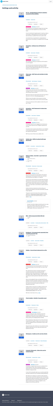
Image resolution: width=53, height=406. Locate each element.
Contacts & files (38, 146)
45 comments (28, 81)
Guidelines (19, 400)
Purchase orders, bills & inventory (41, 222)
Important (36, 24)
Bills (47, 222)
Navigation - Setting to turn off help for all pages (36, 46)
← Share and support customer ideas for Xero (9, 4)
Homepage (39, 81)
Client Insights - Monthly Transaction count (36, 298)
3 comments (28, 115)
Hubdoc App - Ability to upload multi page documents (36, 139)
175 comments (28, 166)
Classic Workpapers (44, 340)
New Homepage (34, 81)
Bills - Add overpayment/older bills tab (35, 216)
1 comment (28, 19)
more (30, 196)
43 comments (33, 146)
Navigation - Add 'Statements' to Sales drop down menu (36, 109)
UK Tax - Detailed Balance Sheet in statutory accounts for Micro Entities (36, 13)
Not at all (31, 24)
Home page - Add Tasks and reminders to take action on (37, 74)
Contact (39, 357)
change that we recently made (36, 194)
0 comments (32, 222)
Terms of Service (5, 400)
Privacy (12, 400)
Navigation (37, 52)
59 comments (28, 257)
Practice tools (33, 19)
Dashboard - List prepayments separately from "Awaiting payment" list (37, 233)
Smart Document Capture (30, 290)
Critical (42, 24)
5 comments (28, 305)
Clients (37, 305)
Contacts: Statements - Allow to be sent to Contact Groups (36, 351)
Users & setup (33, 52)
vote (21, 16)
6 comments (32, 340)
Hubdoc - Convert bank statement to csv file (36, 250)
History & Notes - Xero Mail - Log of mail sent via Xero (36, 156)
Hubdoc (43, 146)
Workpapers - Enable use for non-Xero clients (36, 333)
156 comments (28, 357)
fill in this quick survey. (39, 95)
